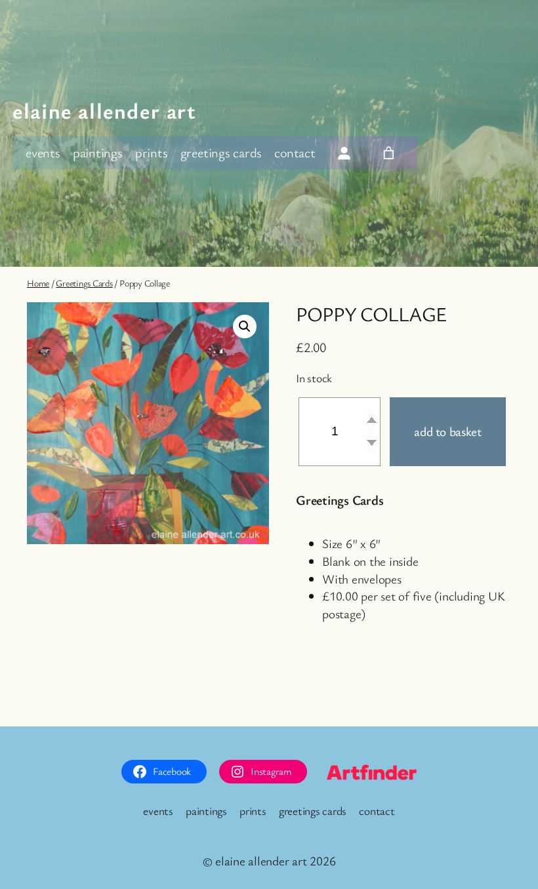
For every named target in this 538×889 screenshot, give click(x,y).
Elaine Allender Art (104, 110)
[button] (245, 326)
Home (38, 283)
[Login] (344, 152)
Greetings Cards (84, 283)
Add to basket (447, 431)
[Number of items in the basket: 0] (388, 152)
